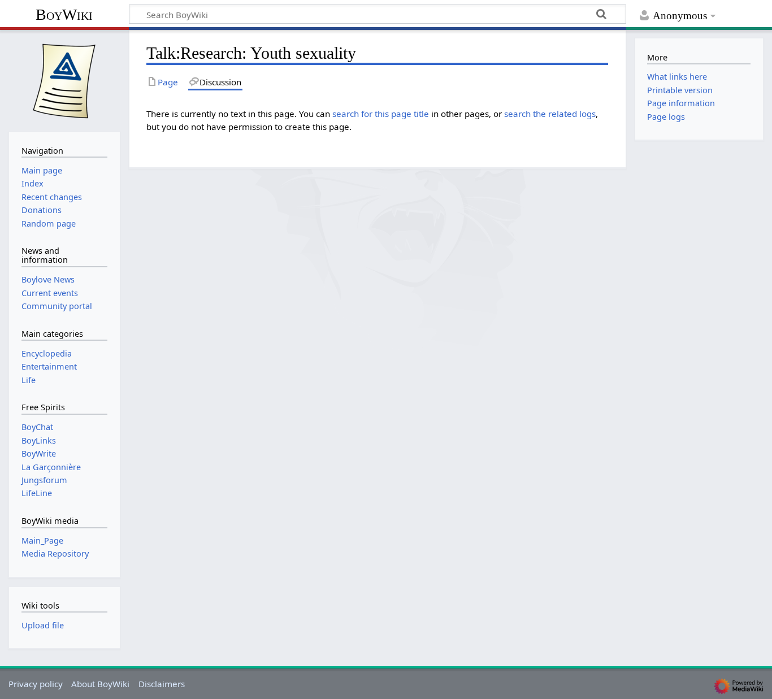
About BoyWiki (100, 683)
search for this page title (380, 113)
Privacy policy (35, 683)
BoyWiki (64, 14)
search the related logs (550, 113)
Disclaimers (161, 683)
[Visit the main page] (64, 79)
